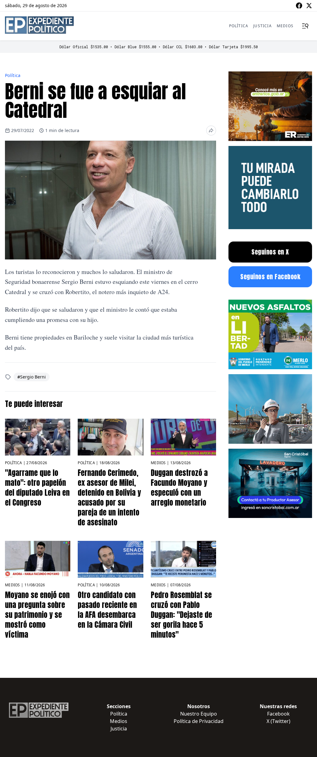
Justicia (262, 25)
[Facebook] (299, 5)
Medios (285, 25)
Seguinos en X (270, 252)
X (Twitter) (278, 721)
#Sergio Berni (31, 377)
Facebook (278, 713)
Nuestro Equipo (198, 713)
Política (239, 25)
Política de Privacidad (199, 721)
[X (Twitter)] (309, 5)
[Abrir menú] (305, 26)
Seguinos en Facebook (270, 276)
